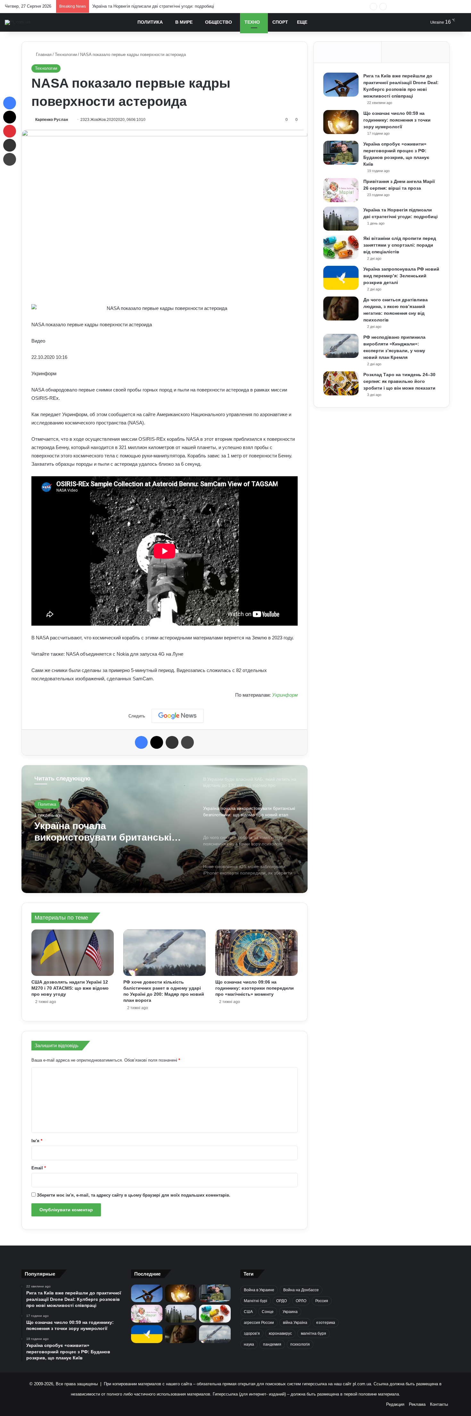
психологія (300, 1344)
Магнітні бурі (255, 1301)
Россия (321, 1301)
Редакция (395, 1404)
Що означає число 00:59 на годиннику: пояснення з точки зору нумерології (397, 120)
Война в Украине (259, 1290)
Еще (302, 22)
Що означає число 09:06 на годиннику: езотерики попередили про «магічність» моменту (254, 988)
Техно (252, 22)
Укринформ (285, 695)
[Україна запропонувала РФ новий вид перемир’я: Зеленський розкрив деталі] (341, 278)
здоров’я (252, 1333)
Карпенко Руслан (51, 119)
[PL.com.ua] (17, 22)
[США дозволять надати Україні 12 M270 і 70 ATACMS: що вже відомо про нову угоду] (72, 952)
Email (38, 1168)
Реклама (417, 1404)
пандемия (272, 1344)
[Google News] (177, 716)
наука (249, 1344)
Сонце (268, 1311)
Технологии (66, 54)
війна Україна (295, 1322)
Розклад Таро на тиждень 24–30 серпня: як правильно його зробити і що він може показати (399, 381)
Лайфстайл (49, 804)
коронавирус (280, 1333)
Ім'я (36, 1140)
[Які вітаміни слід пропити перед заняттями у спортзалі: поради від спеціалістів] (341, 247)
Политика (150, 22)
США (248, 1311)
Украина (290, 1311)
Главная (43, 54)
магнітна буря (313, 1333)
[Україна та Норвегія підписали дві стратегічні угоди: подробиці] (341, 219)
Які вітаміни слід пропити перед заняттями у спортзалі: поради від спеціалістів (169, 6)
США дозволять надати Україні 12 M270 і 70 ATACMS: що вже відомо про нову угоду (70, 988)
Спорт (280, 22)
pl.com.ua (362, 1383)
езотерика (325, 1322)
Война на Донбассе (301, 1290)
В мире (184, 22)
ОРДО (281, 1301)
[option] (164, 829)
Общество (218, 22)
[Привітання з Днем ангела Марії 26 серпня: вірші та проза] (341, 190)
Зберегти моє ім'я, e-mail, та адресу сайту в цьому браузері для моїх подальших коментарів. (133, 1195)
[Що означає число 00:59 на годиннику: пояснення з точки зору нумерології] (341, 122)
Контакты (439, 1404)
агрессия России (259, 1322)
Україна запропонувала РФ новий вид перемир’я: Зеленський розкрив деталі (401, 275)
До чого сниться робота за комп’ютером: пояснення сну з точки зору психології (107, 831)
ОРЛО (301, 1301)
